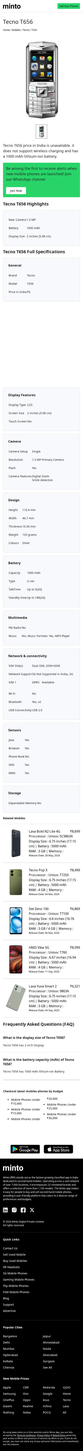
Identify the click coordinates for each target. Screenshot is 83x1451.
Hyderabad (10, 1355)
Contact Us (10, 1248)
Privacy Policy (43, 1435)
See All (47, 1367)
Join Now (16, 191)
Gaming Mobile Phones (18, 1279)
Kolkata (8, 1361)
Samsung (9, 1394)
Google (47, 1394)
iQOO (66, 1387)
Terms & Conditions (26, 1435)
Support (8, 1304)
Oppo (26, 1400)
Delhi (6, 1342)
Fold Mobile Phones (16, 1292)
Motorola (49, 1387)
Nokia (27, 1412)
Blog (6, 1298)
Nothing (8, 1412)
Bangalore (10, 1336)
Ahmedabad (51, 1342)
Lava (66, 1406)
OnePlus (8, 1400)
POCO (47, 1412)
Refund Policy (59, 1435)
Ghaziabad (50, 1355)
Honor (67, 1394)
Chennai (8, 1367)
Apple (7, 1387)
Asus (46, 1400)
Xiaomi (7, 1406)
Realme (28, 1406)
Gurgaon (49, 1361)
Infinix (47, 1406)
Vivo (25, 1394)
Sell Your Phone (68, 6)
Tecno (67, 1400)
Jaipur (47, 1336)
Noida (47, 1349)
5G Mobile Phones (15, 1273)
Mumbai (8, 1349)
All (64, 1412)
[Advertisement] (41, 346)
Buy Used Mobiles (15, 1261)
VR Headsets (11, 1267)
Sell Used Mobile (14, 1254)
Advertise (9, 1311)
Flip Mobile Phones (16, 1286)
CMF (26, 1387)
